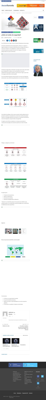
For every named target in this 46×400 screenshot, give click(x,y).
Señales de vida (6, 326)
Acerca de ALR (8, 10)
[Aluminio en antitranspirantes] (6, 341)
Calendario (16, 10)
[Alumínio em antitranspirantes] (15, 341)
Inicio (3, 10)
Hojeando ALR (25, 393)
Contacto (22, 10)
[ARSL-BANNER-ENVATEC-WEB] (38, 51)
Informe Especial (17, 32)
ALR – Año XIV (10, 32)
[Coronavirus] (24, 341)
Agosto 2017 (4, 32)
